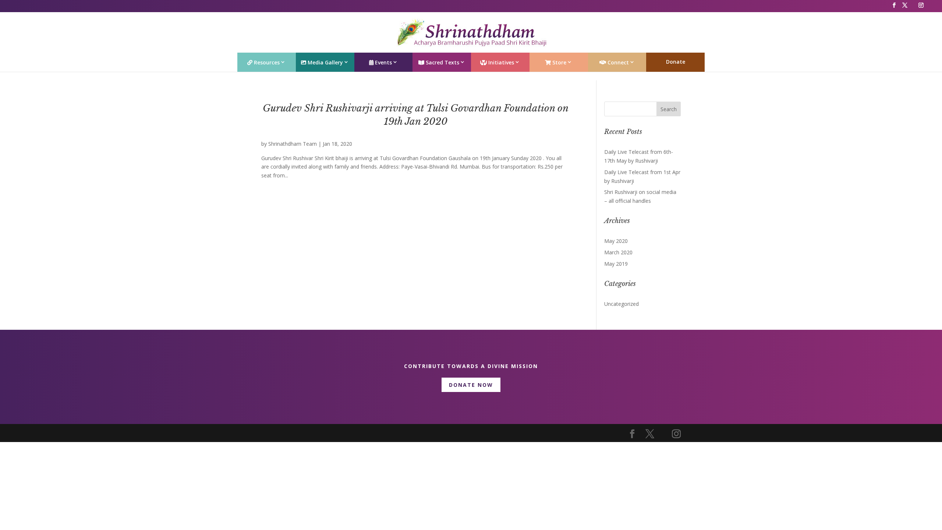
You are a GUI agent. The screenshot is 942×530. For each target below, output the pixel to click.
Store (558, 62)
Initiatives (500, 62)
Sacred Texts (441, 62)
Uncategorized (621, 303)
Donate (675, 61)
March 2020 (618, 252)
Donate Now (471, 384)
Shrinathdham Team (292, 143)
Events (382, 62)
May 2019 (616, 263)
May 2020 (616, 240)
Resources (266, 62)
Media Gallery (324, 62)
